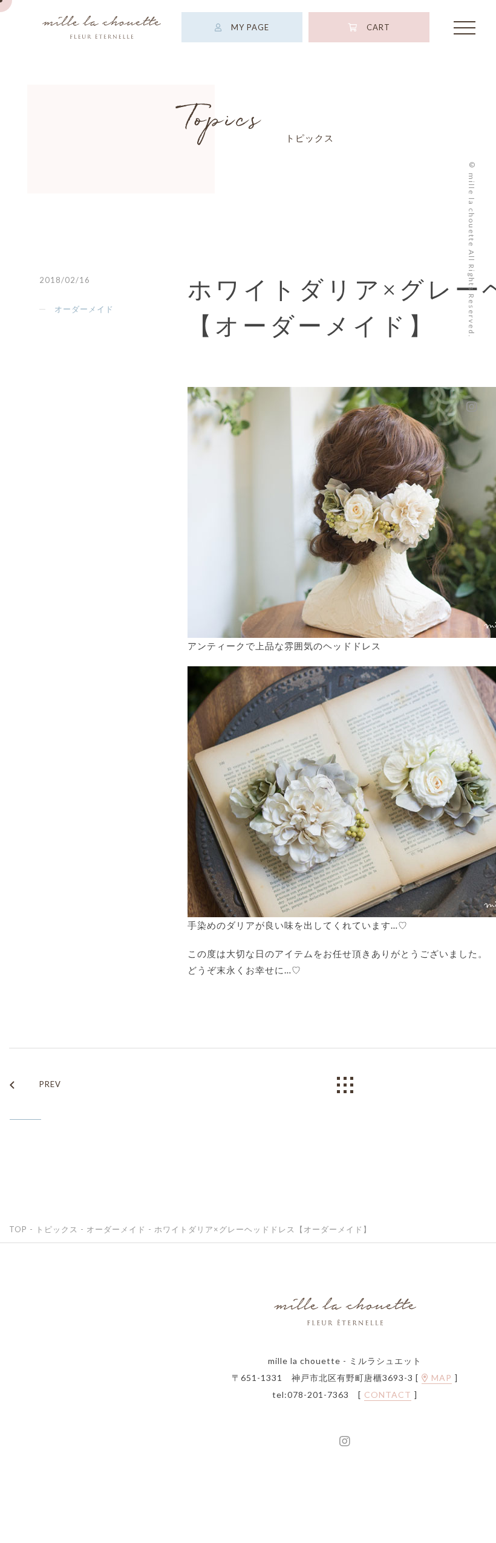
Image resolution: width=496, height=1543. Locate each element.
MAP (440, 1378)
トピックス (57, 1229)
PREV (50, 1084)
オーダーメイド (84, 309)
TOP (18, 1229)
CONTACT (387, 1395)
